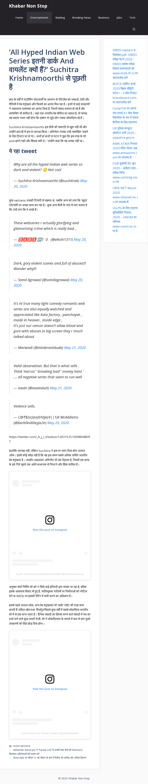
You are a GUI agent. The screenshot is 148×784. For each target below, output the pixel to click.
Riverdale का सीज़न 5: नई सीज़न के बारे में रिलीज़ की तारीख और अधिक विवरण (49, 757)
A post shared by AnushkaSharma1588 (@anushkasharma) (50, 574)
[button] (134, 29)
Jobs (119, 17)
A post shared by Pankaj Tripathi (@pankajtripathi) (50, 733)
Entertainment (39, 17)
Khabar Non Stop (28, 6)
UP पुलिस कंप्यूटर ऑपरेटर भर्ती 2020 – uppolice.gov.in (124, 132)
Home (19, 17)
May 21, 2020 (75, 347)
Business (103, 17)
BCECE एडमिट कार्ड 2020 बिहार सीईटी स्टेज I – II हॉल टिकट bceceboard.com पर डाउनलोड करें (125, 93)
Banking (60, 17)
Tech (132, 17)
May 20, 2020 (58, 422)
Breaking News (81, 17)
